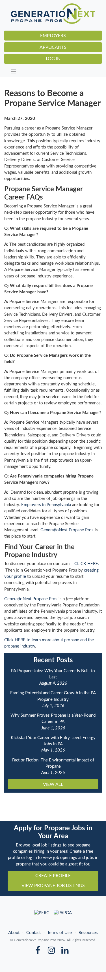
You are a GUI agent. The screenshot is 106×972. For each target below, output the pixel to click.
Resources (88, 933)
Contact (33, 933)
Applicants (53, 47)
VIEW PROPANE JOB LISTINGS (53, 885)
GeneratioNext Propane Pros (67, 530)
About (14, 933)
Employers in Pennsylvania (46, 505)
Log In (53, 58)
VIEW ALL (53, 784)
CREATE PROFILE (53, 875)
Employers (53, 35)
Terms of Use (59, 933)
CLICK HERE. (86, 564)
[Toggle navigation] (55, 71)
